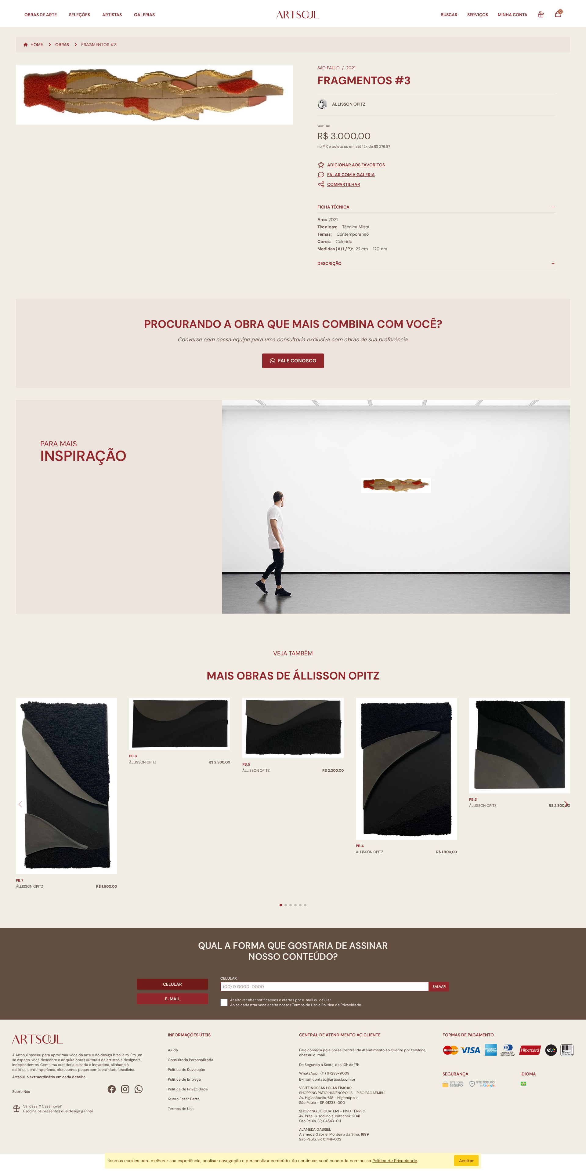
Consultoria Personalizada (190, 1059)
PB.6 (133, 756)
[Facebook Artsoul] (112, 1089)
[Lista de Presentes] (540, 14)
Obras (62, 44)
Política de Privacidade (188, 1089)
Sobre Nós (21, 1091)
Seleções (79, 14)
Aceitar (466, 1160)
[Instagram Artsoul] (125, 1089)
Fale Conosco (297, 360)
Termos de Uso (304, 1004)
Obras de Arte (40, 14)
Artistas (112, 14)
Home (37, 44)
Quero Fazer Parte (184, 1099)
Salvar (439, 986)
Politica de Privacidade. (341, 1004)
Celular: (228, 978)
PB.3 (473, 799)
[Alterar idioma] (523, 1084)
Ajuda (173, 1050)
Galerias (144, 14)
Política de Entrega (184, 1079)
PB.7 (19, 880)
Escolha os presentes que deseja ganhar (58, 1111)
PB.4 (360, 845)
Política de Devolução (186, 1069)
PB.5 (246, 764)
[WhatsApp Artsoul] (138, 1089)
